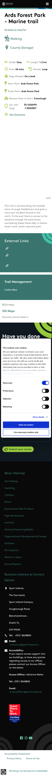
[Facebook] (21, 738)
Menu (48, 3)
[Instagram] (26, 738)
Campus (9, 495)
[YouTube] (30, 738)
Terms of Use (33, 759)
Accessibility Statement (17, 754)
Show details (38, 417)
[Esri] (48, 197)
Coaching (10, 488)
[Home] (7, 3)
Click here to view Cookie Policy (18, 373)
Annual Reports (13, 564)
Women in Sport (13, 557)
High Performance (14, 516)
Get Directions (17, 115)
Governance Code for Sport (19, 509)
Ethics (8, 502)
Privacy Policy (14, 759)
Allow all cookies (26, 425)
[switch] (45, 391)
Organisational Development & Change (26, 537)
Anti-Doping (11, 481)
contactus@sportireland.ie (24, 645)
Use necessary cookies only (26, 432)
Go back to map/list (15, 30)
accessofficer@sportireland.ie (26, 692)
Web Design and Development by (28, 771)
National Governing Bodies (19, 530)
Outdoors (10, 543)
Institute (9, 523)
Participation (12, 550)
